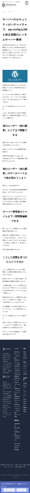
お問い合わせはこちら (20, 466)
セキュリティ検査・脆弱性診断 (17, 374)
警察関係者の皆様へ (25, 409)
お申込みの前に (25, 358)
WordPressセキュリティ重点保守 (17, 368)
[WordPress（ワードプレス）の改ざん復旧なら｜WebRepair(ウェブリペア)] (9, 7)
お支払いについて (25, 368)
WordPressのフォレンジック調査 (17, 362)
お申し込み (21, 490)
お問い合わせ (9, 490)
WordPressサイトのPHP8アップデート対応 (17, 382)
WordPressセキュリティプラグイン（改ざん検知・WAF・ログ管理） (17, 410)
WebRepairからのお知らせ (17, 438)
